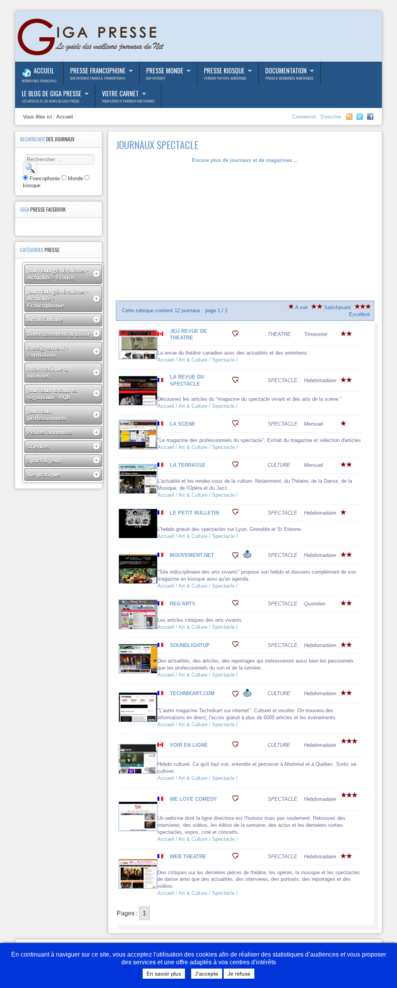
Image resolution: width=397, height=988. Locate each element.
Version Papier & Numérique (225, 78)
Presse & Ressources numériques (289, 78)
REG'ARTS (182, 604)
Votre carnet (120, 93)
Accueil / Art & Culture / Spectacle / (198, 360)
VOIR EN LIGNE (189, 745)
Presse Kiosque (224, 70)
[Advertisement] (245, 232)
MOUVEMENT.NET (192, 555)
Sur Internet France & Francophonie (97, 78)
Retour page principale (39, 80)
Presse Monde (164, 70)
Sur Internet (155, 78)
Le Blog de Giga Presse (51, 93)
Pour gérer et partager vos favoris (128, 101)
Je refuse (239, 974)
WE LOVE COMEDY (193, 799)
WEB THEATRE (188, 856)
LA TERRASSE (187, 465)
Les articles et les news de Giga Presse (50, 101)
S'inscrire (330, 117)
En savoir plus (164, 974)
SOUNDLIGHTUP (190, 645)
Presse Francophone (98, 70)
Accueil (44, 70)
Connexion (305, 117)
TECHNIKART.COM (192, 693)
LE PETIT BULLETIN (194, 513)
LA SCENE (182, 424)
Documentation (286, 70)
